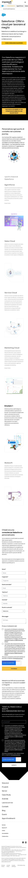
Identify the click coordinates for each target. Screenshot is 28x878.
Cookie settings (14, 866)
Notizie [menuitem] (3, 825)
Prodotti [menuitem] (5, 787)
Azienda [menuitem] (5, 799)
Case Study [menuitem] (6, 795)
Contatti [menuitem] (5, 806)
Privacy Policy (3, 866)
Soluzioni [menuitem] (5, 783)
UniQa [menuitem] (3, 830)
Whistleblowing (21, 865)
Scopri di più (7, 203)
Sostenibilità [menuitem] (5, 833)
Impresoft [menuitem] (4, 827)
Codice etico (5, 836)
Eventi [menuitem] (4, 814)
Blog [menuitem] (3, 810)
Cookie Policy (8, 866)
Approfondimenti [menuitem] (8, 818)
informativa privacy (18, 658)
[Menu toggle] (25, 2)
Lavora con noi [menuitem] (7, 803)
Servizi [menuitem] (4, 791)
